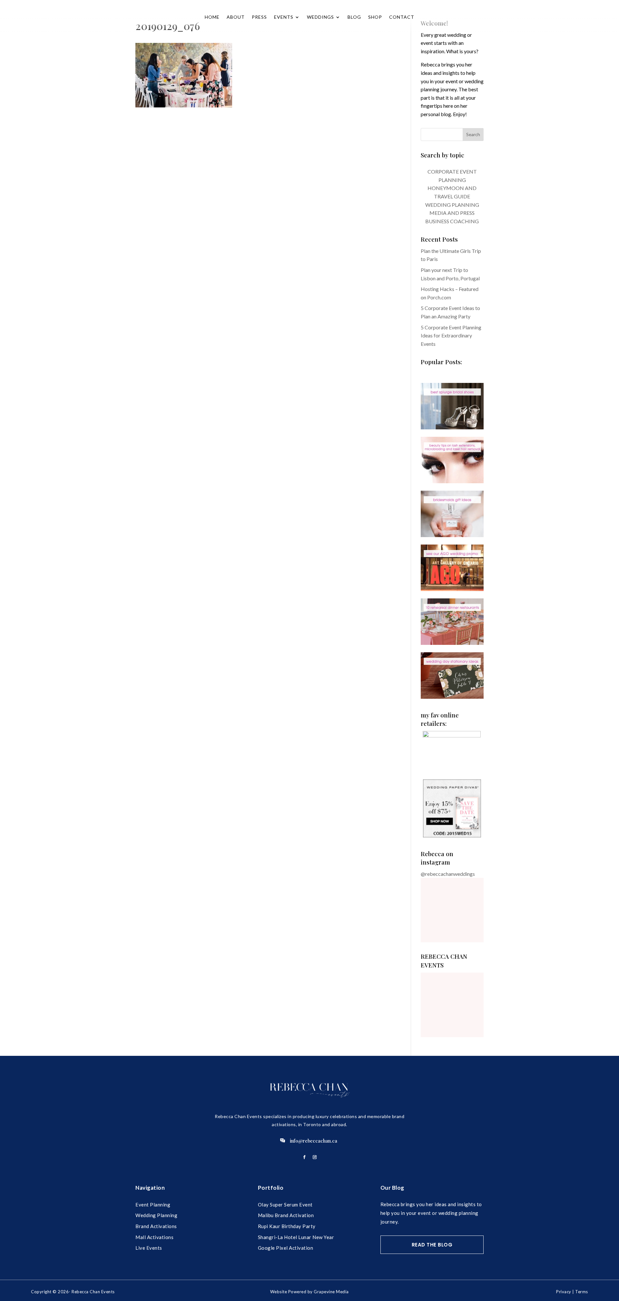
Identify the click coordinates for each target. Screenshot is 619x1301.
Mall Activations (154, 1237)
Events (283, 17)
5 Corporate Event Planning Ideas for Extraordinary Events (451, 335)
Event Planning (152, 1204)
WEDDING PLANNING (452, 205)
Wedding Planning (156, 1215)
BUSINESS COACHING (452, 221)
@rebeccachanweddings (448, 874)
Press (259, 17)
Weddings (320, 17)
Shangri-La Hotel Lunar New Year (296, 1237)
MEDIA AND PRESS (452, 213)
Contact (401, 17)
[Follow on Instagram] (315, 1157)
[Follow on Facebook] (304, 1157)
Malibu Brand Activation (286, 1215)
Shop (375, 17)
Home (212, 17)
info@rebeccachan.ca (313, 1140)
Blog (354, 17)
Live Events (148, 1248)
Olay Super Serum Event (285, 1204)
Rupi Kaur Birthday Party (287, 1226)
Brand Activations (156, 1226)
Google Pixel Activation (285, 1248)
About (236, 17)
